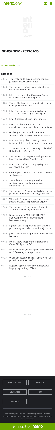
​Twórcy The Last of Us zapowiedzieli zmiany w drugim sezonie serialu (31, 104)
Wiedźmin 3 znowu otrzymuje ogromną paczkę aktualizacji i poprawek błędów (29, 200)
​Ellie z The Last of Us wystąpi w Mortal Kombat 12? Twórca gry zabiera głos (28, 112)
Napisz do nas (14, 382)
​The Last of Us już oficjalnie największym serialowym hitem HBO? (29, 88)
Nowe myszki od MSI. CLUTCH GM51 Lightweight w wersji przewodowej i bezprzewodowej (27, 218)
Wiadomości (10, 65)
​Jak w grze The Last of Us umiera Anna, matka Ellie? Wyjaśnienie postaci (28, 96)
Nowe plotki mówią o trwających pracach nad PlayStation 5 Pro (29, 166)
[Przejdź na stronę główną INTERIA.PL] (9, 3)
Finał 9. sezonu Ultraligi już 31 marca (27, 118)
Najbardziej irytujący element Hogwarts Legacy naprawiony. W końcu (29, 267)
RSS (40, 392)
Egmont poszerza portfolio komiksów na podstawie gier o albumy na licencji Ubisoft (30, 227)
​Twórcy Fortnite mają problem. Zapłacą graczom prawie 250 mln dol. (29, 80)
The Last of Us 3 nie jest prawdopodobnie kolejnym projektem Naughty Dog (30, 157)
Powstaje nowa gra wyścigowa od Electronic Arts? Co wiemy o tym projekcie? (31, 251)
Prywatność (15, 416)
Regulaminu (37, 414)
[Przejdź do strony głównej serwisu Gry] (18, 4)
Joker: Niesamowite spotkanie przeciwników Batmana (31, 235)
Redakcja (40, 382)
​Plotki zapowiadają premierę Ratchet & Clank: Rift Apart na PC (28, 243)
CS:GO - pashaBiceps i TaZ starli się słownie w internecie (30, 173)
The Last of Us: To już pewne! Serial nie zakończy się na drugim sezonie (28, 208)
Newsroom (15, 392)
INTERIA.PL (33, 416)
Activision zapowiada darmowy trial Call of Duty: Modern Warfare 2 (30, 149)
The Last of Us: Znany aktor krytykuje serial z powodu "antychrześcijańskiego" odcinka (31, 192)
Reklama (15, 401)
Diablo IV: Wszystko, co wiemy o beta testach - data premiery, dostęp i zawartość (31, 141)
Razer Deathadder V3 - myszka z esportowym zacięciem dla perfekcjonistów (30, 126)
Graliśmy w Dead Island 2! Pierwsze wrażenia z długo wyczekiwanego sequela (29, 133)
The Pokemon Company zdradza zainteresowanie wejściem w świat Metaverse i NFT (26, 183)
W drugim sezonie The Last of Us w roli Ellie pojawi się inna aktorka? (31, 259)
